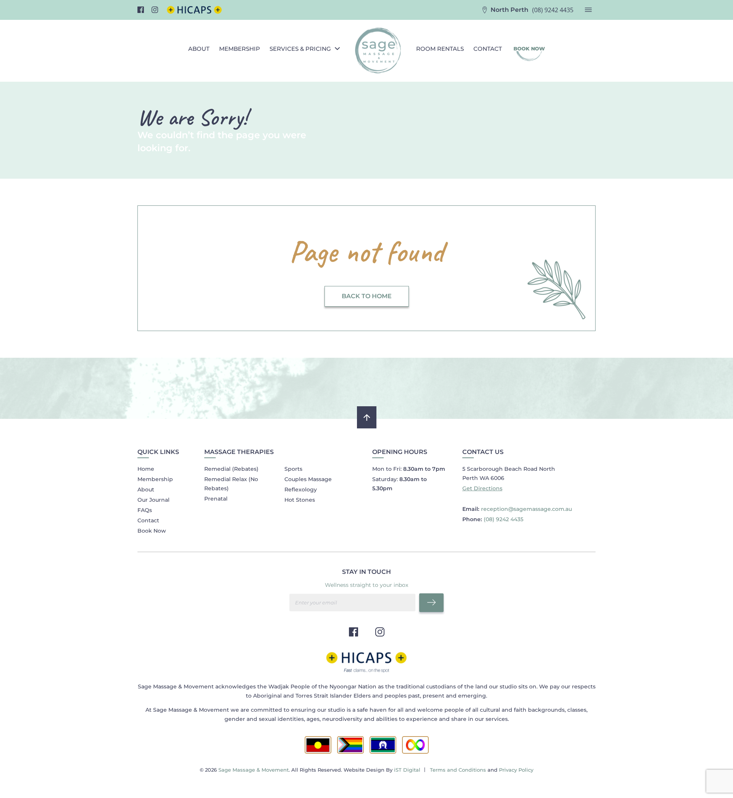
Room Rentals (440, 49)
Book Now (151, 530)
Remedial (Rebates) (231, 468)
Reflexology (300, 489)
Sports (293, 468)
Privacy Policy (516, 770)
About (199, 49)
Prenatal (216, 498)
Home (145, 468)
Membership (239, 49)
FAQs (144, 510)
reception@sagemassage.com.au (526, 509)
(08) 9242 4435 (552, 10)
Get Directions (482, 488)
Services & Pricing (300, 49)
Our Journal (153, 499)
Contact (487, 49)
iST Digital (407, 770)
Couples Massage (308, 479)
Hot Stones (299, 499)
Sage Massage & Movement (253, 770)
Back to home (367, 296)
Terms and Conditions (458, 770)
